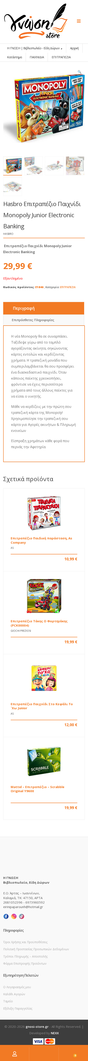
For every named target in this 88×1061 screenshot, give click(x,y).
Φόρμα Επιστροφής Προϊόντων (25, 963)
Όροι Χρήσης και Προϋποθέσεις (25, 942)
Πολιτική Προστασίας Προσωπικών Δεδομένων (36, 949)
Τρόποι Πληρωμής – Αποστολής (25, 956)
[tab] (44, 308)
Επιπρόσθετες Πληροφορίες (33, 320)
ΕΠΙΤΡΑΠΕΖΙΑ (68, 287)
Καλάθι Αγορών (14, 994)
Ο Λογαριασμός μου (17, 987)
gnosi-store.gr (37, 1026)
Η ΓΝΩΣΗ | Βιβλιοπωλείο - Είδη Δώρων (33, 48)
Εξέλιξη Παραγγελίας (17, 1008)
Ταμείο (8, 1001)
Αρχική (74, 48)
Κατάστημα (14, 57)
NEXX (55, 1033)
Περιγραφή (24, 308)
